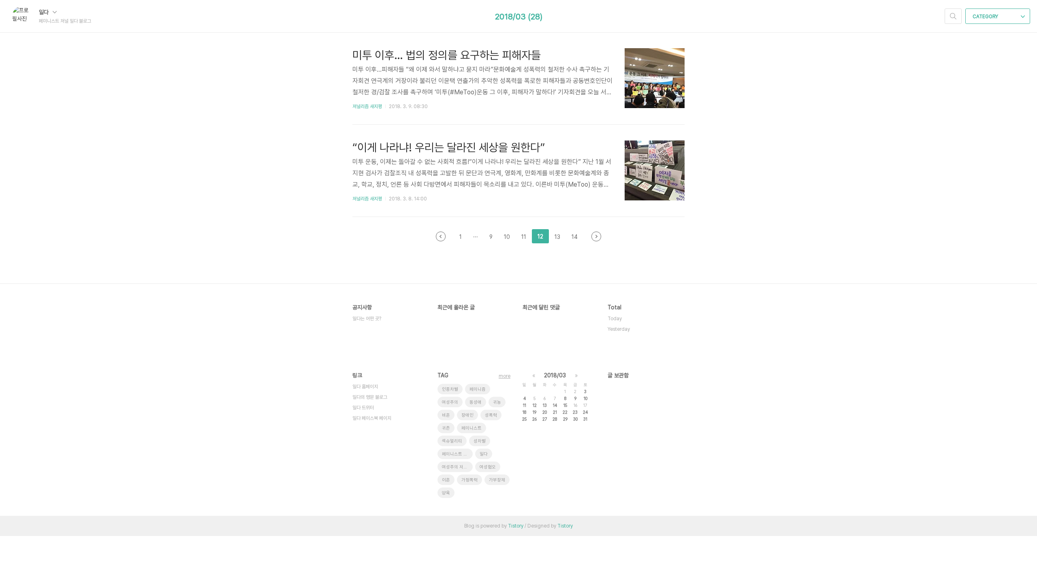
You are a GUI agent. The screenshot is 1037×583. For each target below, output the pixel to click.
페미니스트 (471, 428)
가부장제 (497, 480)
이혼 (446, 480)
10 (585, 398)
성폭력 (491, 415)
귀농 (497, 402)
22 (565, 412)
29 (565, 419)
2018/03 (555, 375)
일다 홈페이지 (365, 386)
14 (555, 405)
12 (535, 405)
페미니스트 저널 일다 (457, 454)
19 (534, 412)
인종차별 (450, 389)
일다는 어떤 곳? (366, 318)
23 (575, 412)
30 (575, 419)
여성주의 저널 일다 (457, 467)
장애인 (467, 415)
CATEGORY (986, 16)
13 (545, 405)
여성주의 (450, 402)
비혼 (446, 415)
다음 (596, 236)
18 (524, 412)
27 (544, 419)
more (504, 376)
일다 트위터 (363, 408)
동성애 (475, 402)
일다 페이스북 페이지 (371, 418)
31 (585, 419)
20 (544, 412)
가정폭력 (469, 480)
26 (534, 419)
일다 (44, 12)
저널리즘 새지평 (367, 106)
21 (555, 412)
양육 (446, 493)
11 (524, 405)
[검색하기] (953, 16)
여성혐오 (488, 467)
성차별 (480, 441)
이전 (441, 236)
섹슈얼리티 (452, 441)
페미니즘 (477, 389)
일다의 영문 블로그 (369, 397)
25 (524, 419)
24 (585, 412)
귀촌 (446, 428)
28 (555, 419)
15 (565, 405)
